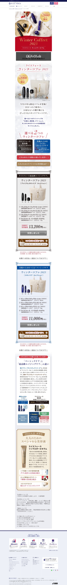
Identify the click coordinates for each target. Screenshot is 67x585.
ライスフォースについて (25, 559)
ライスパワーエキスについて (26, 560)
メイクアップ (33, 6)
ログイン (56, 0)
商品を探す (13, 6)
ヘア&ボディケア (11, 568)
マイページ (51, 3)
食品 (54, 6)
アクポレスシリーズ (12, 565)
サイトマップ (35, 564)
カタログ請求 (23, 565)
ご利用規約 (42, 578)
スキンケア (25, 6)
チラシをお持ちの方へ (25, 563)
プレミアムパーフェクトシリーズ (14, 563)
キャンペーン (19, 6)
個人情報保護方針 (32, 578)
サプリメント (47, 6)
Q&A (33, 559)
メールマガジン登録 (24, 564)
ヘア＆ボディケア (39, 6)
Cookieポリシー (38, 578)
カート (56, 3)
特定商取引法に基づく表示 (25, 578)
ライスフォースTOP (11, 8)
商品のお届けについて (36, 560)
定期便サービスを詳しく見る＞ (53, 550)
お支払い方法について (36, 563)
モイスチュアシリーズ (13, 564)
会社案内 (19, 578)
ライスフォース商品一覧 (12, 559)
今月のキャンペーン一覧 (18, 8)
